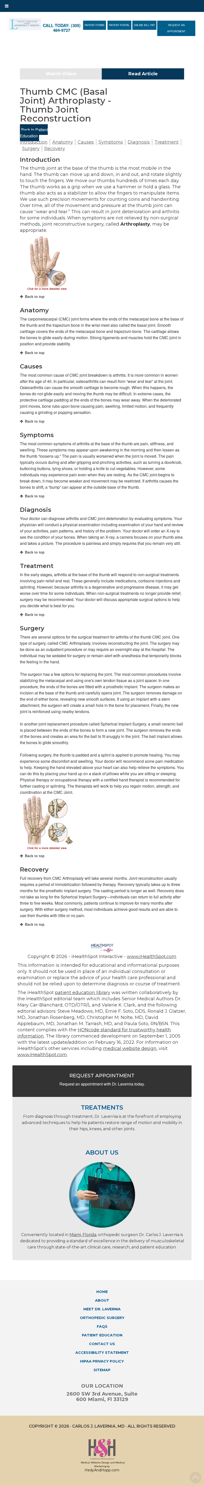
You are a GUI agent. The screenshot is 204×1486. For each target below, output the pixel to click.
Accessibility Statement (102, 1352)
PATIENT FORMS (94, 25)
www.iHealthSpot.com (151, 956)
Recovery (54, 148)
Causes (86, 142)
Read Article (143, 74)
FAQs (102, 1326)
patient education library (82, 992)
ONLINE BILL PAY (144, 25)
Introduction (34, 142)
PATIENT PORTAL (119, 25)
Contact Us (102, 1344)
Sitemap (102, 1370)
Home (102, 1291)
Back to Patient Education (34, 133)
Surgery (31, 148)
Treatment (166, 142)
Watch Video (61, 74)
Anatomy (62, 142)
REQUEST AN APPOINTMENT (176, 28)
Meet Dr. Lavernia (102, 1309)
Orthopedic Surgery (102, 1318)
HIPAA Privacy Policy (102, 1361)
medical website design (129, 1048)
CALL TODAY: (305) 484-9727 (62, 27)
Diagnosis (139, 142)
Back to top (35, 296)
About (102, 1300)
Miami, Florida (82, 1234)
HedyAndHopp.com (102, 1470)
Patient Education (102, 1335)
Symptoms (111, 142)
